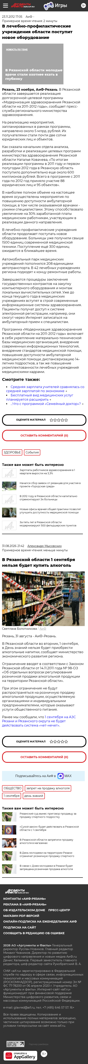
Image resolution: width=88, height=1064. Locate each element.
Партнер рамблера (38, 1044)
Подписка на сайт (19, 927)
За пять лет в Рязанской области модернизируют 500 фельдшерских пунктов (48, 524)
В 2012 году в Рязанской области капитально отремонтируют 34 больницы (48, 498)
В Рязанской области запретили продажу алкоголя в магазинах (46, 841)
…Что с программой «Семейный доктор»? (46, 404)
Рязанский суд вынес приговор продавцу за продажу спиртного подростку (48, 815)
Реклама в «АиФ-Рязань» (24, 904)
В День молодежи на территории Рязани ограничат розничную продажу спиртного (47, 854)
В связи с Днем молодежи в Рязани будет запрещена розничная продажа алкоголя (46, 867)
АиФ (42, 629)
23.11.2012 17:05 (12, 17)
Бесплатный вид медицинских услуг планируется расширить (39, 397)
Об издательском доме (24, 910)
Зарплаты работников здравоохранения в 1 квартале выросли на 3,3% (47, 472)
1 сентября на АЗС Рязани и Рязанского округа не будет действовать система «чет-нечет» (39, 721)
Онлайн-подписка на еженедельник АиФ (40, 921)
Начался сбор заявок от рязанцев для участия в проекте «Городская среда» (50, 485)
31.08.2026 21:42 (13, 546)
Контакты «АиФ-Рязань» (24, 899)
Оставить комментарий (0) (44, 435)
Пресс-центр (59, 910)
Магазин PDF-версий (21, 916)
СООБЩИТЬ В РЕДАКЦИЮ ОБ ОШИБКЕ (33, 933)
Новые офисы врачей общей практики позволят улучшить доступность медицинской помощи (50, 511)
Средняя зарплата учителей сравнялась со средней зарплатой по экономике (45, 389)
